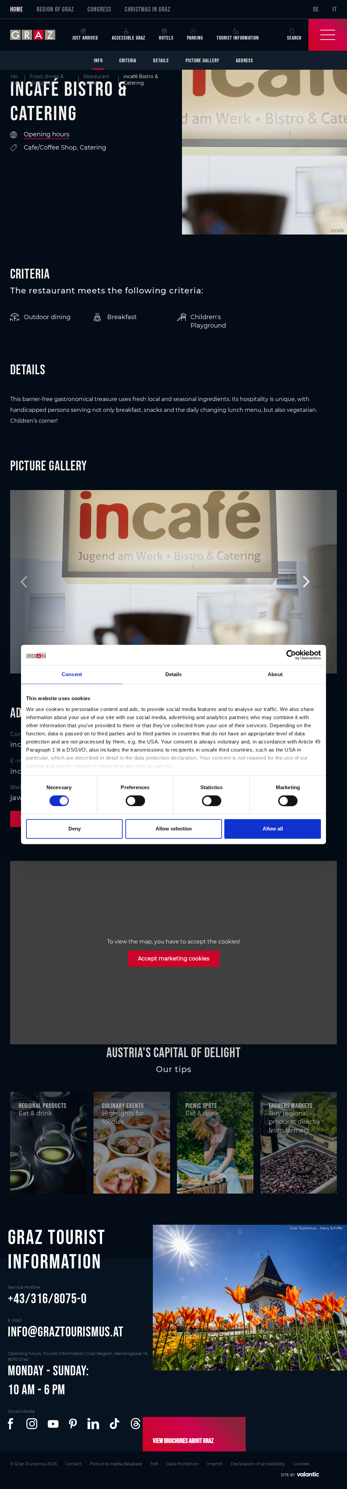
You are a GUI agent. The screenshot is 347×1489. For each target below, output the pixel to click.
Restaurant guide (96, 79)
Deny (74, 829)
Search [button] (294, 38)
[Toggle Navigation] (327, 35)
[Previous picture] (44, 581)
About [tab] (275, 674)
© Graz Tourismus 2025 (33, 1463)
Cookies (301, 1463)
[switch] (135, 800)
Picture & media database (116, 1463)
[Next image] (303, 581)
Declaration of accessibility (258, 1463)
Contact (73, 1463)
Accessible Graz (128, 38)
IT (334, 9)
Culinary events (123, 1105)
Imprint (215, 1463)
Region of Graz (55, 9)
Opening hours (46, 134)
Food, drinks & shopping (46, 79)
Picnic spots (201, 1105)
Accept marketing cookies (173, 958)
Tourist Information (238, 38)
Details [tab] (173, 674)
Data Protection (182, 1463)
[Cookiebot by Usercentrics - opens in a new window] (291, 655)
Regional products (42, 1105)
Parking (195, 38)
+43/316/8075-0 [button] (47, 1298)
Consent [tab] (72, 674)
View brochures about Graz (183, 1440)
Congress (99, 9)
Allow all (273, 829)
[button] (12, 1423)
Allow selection (174, 829)
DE (316, 9)
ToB (154, 1463)
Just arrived (85, 38)
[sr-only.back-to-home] (37, 35)
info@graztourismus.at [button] (66, 1331)
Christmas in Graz (147, 9)
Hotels (166, 38)
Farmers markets (290, 1105)
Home (16, 9)
